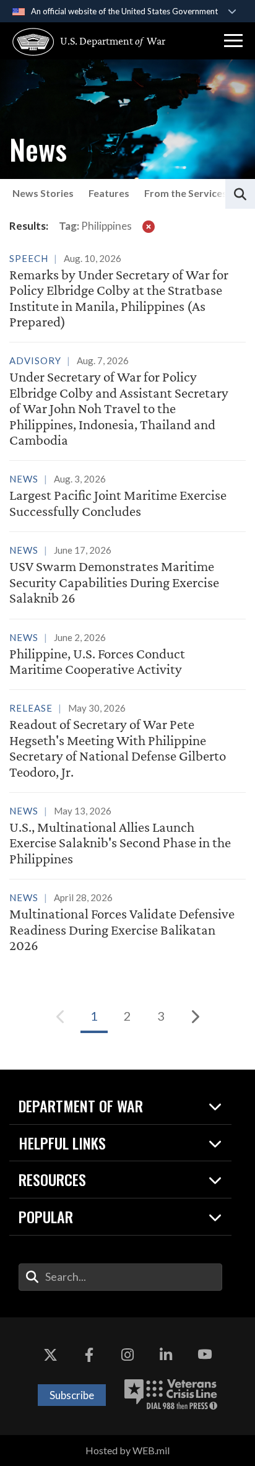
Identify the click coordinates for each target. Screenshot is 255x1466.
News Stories (43, 193)
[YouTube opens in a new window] (204, 1354)
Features (109, 193)
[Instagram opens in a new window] (127, 1354)
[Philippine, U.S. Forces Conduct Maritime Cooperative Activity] (127, 656)
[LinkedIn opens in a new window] (165, 1354)
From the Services (185, 193)
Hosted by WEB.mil (127, 1450)
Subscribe (72, 1395)
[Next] (194, 1016)
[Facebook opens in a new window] (89, 1354)
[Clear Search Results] (148, 226)
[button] (233, 41)
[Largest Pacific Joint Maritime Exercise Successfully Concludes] (127, 497)
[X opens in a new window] (50, 1354)
